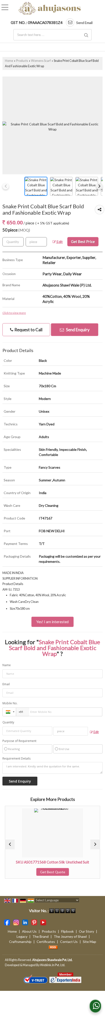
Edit (59, 242)
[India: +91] (9, 711)
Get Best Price (83, 241)
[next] (99, 186)
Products (22, 61)
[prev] (5, 186)
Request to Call (28, 329)
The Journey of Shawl (70, 936)
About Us (29, 931)
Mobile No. (10, 703)
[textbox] (52, 34)
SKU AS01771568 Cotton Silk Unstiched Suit (40, 862)
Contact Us (69, 942)
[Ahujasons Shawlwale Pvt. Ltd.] (49, 8)
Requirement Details (16, 758)
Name (6, 665)
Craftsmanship (20, 942)
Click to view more (14, 312)
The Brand (40, 936)
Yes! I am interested (52, 621)
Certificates (46, 942)
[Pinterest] (34, 922)
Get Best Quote (40, 872)
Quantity (8, 722)
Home (9, 61)
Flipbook (67, 931)
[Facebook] (7, 922)
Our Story (86, 931)
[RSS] (53, 947)
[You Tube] (43, 922)
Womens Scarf (41, 61)
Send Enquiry (77, 329)
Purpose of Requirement (19, 741)
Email (6, 684)
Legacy (22, 936)
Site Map (89, 942)
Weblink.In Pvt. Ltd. (52, 965)
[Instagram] (16, 922)
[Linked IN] (25, 922)
